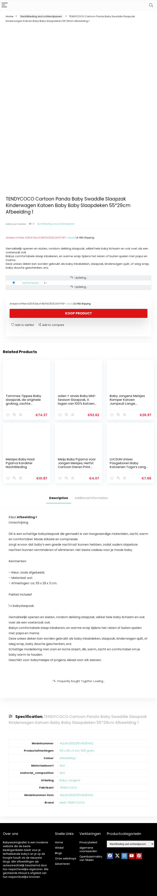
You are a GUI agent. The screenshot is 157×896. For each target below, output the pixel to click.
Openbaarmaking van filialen (91, 858)
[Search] (151, 5)
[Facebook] (110, 856)
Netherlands (30, 283)
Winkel (59, 848)
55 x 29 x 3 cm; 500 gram (77, 751)
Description (58, 498)
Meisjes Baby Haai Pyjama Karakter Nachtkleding (20, 463)
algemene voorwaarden (88, 849)
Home (9, 16)
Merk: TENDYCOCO (72, 802)
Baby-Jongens (70, 780)
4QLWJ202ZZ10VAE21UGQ (76, 743)
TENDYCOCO (68, 788)
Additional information (91, 498)
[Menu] (4, 5)
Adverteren (62, 864)
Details (71, 237)
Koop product (78, 313)
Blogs (58, 853)
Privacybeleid (88, 842)
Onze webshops (65, 858)
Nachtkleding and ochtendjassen (41, 16)
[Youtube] (132, 856)
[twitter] (117, 856)
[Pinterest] (139, 856)
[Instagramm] (124, 856)
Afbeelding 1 (68, 758)
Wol (62, 766)
